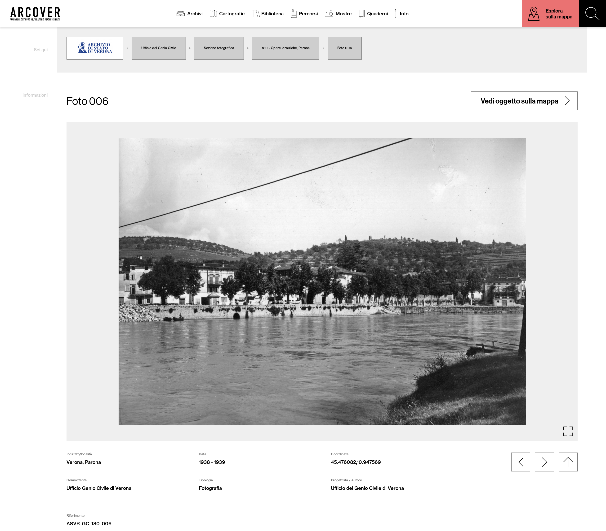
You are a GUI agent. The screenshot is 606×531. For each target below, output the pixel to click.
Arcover (35, 13)
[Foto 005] (520, 462)
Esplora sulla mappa (559, 14)
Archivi (195, 14)
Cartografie (232, 14)
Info (404, 14)
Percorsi (308, 14)
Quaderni (377, 14)
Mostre (344, 14)
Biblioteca (272, 14)
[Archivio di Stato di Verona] (95, 48)
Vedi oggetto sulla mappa (519, 100)
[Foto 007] (544, 462)
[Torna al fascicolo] (568, 462)
